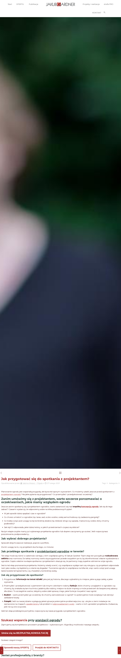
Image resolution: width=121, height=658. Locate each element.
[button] (104, 13)
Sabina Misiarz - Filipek (32, 483)
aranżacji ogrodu (47, 620)
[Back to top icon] (112, 654)
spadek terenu (32, 604)
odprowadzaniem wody (63, 604)
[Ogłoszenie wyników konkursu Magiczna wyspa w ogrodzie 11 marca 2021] (119, 650)
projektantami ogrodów (53, 551)
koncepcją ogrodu (90, 507)
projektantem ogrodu (11, 494)
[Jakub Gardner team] (60, 4)
